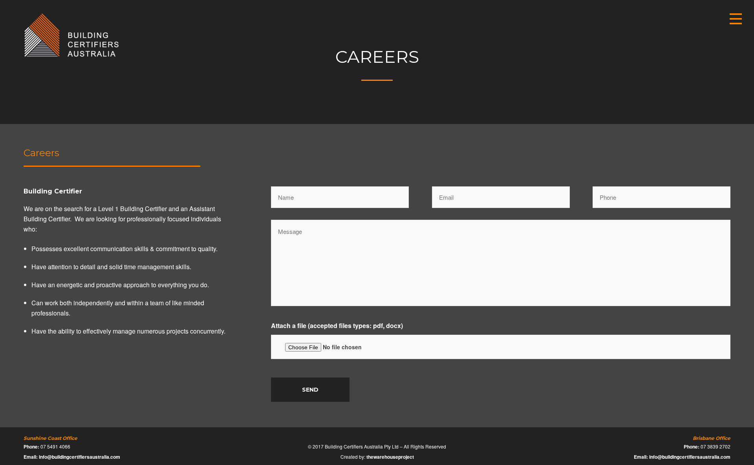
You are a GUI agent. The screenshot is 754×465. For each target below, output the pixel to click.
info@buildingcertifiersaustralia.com (79, 456)
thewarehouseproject (390, 456)
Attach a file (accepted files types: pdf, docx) (337, 325)
